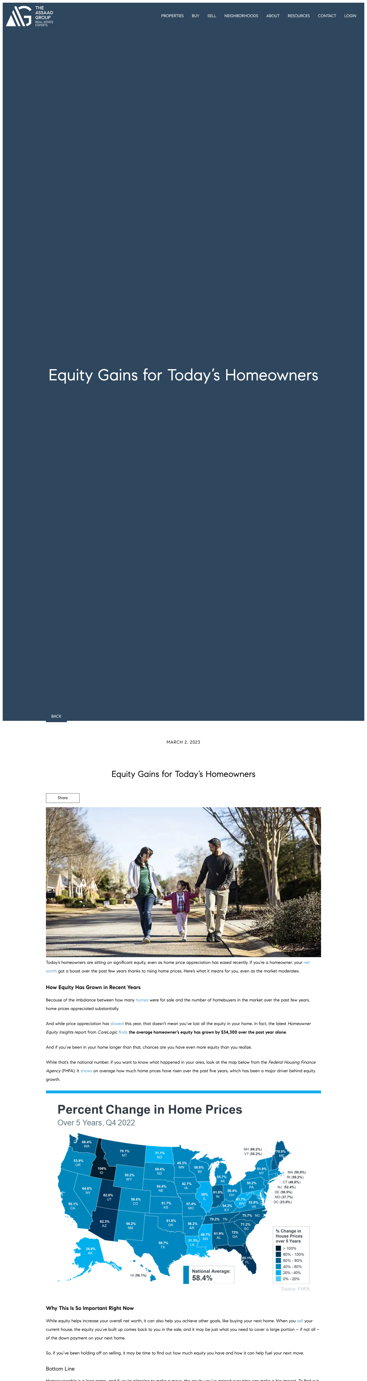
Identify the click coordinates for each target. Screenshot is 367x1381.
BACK (56, 716)
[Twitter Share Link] (63, 812)
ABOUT (273, 16)
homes (142, 1000)
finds (122, 1032)
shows (86, 1071)
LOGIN (350, 16)
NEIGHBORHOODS (241, 16)
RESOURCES (299, 16)
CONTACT (327, 16)
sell (300, 1321)
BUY (195, 16)
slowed (117, 1023)
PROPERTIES (172, 16)
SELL (211, 16)
